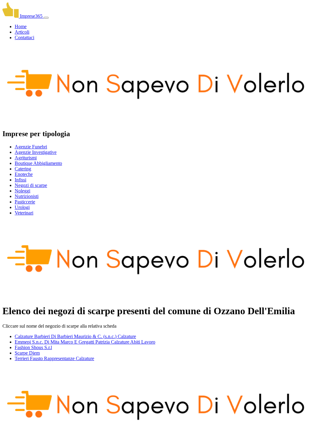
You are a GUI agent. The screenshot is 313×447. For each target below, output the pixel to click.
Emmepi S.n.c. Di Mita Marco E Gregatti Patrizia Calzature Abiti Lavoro (85, 342)
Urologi (22, 207)
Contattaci (24, 37)
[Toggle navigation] (46, 18)
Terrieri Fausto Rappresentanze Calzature (54, 358)
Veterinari (24, 212)
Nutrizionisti (27, 196)
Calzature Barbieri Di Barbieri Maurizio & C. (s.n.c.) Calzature (75, 336)
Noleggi (22, 190)
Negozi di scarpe (31, 185)
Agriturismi (26, 157)
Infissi (20, 179)
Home (21, 26)
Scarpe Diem (27, 353)
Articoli (22, 32)
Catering (23, 168)
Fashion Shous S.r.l (33, 347)
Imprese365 (31, 16)
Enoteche (24, 174)
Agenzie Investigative (36, 152)
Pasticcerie (25, 201)
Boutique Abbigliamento (38, 163)
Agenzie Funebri (31, 146)
